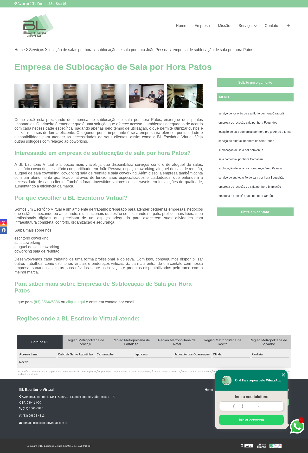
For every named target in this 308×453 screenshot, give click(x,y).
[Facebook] (3, 230)
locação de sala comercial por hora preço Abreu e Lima (254, 131)
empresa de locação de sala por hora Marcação (249, 186)
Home (181, 26)
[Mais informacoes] (288, 26)
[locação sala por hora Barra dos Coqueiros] (71, 96)
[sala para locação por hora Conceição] (32, 96)
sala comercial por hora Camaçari (240, 159)
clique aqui (75, 302)
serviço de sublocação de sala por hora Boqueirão (251, 177)
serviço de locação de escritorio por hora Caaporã (251, 113)
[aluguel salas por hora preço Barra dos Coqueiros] (147, 96)
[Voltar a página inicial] (38, 25)
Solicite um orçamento (255, 82)
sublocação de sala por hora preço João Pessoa (250, 168)
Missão (224, 26)
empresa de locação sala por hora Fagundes (247, 122)
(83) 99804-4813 (33, 415)
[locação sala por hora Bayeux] (109, 96)
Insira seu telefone (251, 397)
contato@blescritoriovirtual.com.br (44, 423)
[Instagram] (3, 222)
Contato (271, 26)
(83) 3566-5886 (47, 302)
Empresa (202, 26)
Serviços (245, 26)
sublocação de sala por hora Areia (240, 150)
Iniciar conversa (251, 420)
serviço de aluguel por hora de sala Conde (246, 141)
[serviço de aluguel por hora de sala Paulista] (185, 96)
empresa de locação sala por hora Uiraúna (246, 196)
